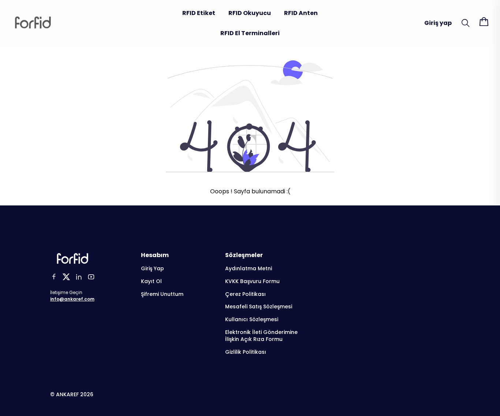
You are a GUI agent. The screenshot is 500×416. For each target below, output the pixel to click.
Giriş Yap (152, 268)
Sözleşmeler (244, 255)
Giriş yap (438, 23)
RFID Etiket (198, 13)
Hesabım (155, 255)
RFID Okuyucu (249, 13)
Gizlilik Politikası (245, 352)
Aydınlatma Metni (248, 268)
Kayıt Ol (151, 281)
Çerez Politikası (245, 294)
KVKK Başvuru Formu (252, 281)
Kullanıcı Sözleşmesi (251, 319)
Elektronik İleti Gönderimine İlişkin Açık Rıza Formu (261, 336)
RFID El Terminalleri (250, 33)
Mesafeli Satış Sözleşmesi (258, 306)
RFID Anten (301, 13)
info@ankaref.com (72, 299)
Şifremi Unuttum (162, 294)
